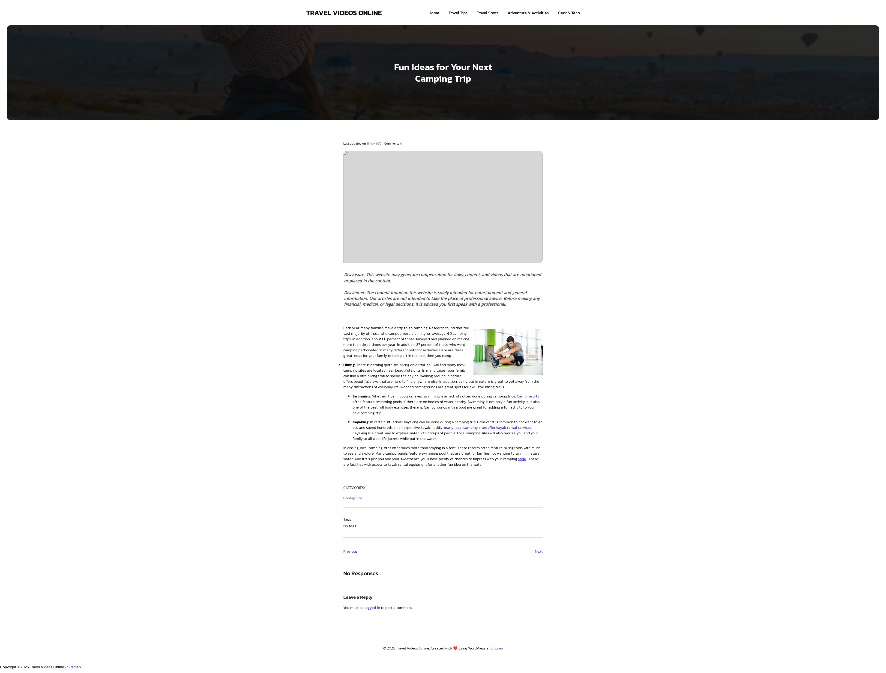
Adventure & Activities (528, 13)
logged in (372, 607)
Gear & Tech (569, 13)
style (522, 459)
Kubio (498, 648)
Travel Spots (487, 13)
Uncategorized (353, 498)
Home (433, 13)
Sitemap (74, 667)
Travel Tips (458, 13)
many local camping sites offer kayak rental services (487, 427)
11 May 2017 (374, 143)
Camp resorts (528, 396)
